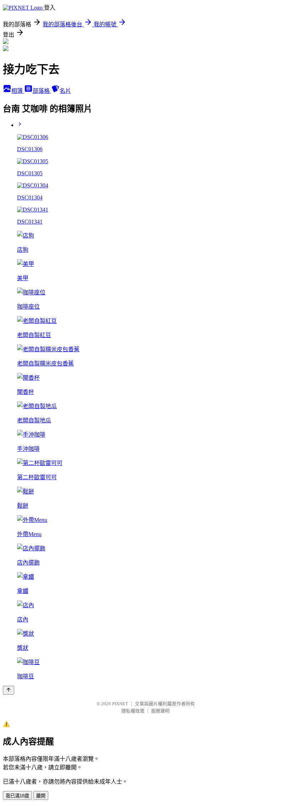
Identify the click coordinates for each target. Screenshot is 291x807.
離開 (40, 795)
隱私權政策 (132, 711)
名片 (65, 91)
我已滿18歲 (17, 795)
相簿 (17, 91)
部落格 (42, 91)
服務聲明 (160, 711)
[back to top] (8, 690)
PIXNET (120, 703)
